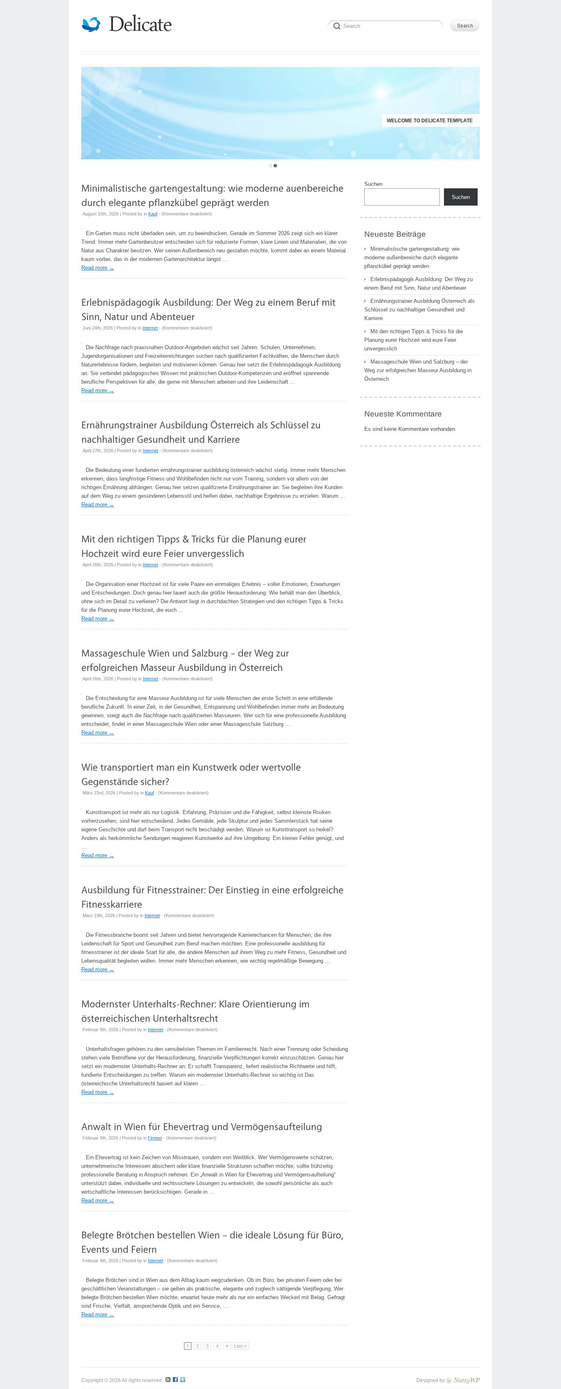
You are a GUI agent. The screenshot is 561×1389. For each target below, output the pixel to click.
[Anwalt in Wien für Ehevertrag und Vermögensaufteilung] (201, 1126)
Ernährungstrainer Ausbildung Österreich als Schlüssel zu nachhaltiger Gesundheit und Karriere (419, 309)
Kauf (152, 213)
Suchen (373, 184)
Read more (97, 268)
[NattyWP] (463, 1380)
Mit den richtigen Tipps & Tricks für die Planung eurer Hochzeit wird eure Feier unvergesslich (413, 340)
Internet (150, 327)
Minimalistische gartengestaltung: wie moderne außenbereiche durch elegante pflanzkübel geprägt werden (412, 257)
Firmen (155, 1137)
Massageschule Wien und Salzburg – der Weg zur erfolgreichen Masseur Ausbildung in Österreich (417, 370)
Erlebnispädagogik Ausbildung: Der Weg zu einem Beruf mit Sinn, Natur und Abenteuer (418, 283)
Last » (240, 1345)
